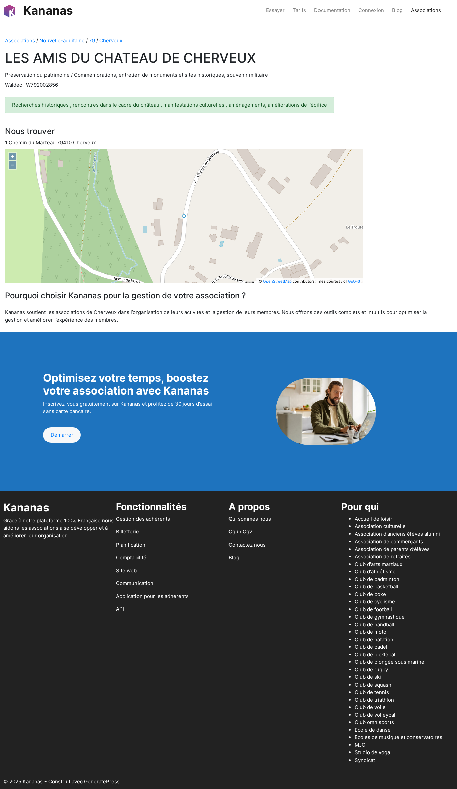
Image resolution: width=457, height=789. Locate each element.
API (120, 609)
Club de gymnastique (380, 617)
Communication (134, 583)
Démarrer (62, 435)
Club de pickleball (376, 654)
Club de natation (374, 639)
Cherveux (110, 40)
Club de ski (368, 677)
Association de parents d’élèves (392, 549)
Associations (426, 10)
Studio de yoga (372, 752)
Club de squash (373, 685)
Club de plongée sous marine (389, 662)
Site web (126, 570)
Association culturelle (380, 526)
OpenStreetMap (277, 281)
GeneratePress (102, 781)
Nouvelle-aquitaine (62, 40)
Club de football (373, 609)
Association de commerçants (389, 541)
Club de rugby (371, 669)
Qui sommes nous (250, 519)
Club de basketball (376, 586)
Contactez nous (247, 545)
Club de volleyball (376, 715)
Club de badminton (377, 579)
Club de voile (370, 707)
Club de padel (371, 647)
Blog (397, 10)
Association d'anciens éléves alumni (397, 534)
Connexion (371, 10)
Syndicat (365, 760)
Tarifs (299, 10)
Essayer (275, 10)
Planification (130, 545)
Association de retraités (383, 556)
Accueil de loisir (373, 519)
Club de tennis (372, 692)
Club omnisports (374, 722)
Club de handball (374, 624)
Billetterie (127, 531)
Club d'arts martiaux (378, 564)
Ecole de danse (373, 730)
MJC (360, 745)
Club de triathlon (374, 700)
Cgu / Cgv (240, 531)
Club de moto (370, 632)
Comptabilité (131, 557)
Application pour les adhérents (152, 596)
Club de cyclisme (375, 601)
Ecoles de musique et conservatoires (398, 737)
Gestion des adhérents (143, 519)
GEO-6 (354, 281)
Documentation (332, 10)
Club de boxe (370, 594)
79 (92, 40)
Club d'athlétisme (375, 571)
